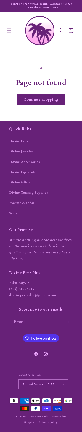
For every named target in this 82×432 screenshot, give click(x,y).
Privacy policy (48, 422)
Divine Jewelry (21, 151)
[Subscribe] (68, 322)
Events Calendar (21, 203)
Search (14, 213)
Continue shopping (41, 99)
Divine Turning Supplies (28, 193)
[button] (9, 30)
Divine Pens (18, 141)
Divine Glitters (21, 182)
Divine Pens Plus (38, 416)
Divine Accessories (24, 162)
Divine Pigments (22, 172)
